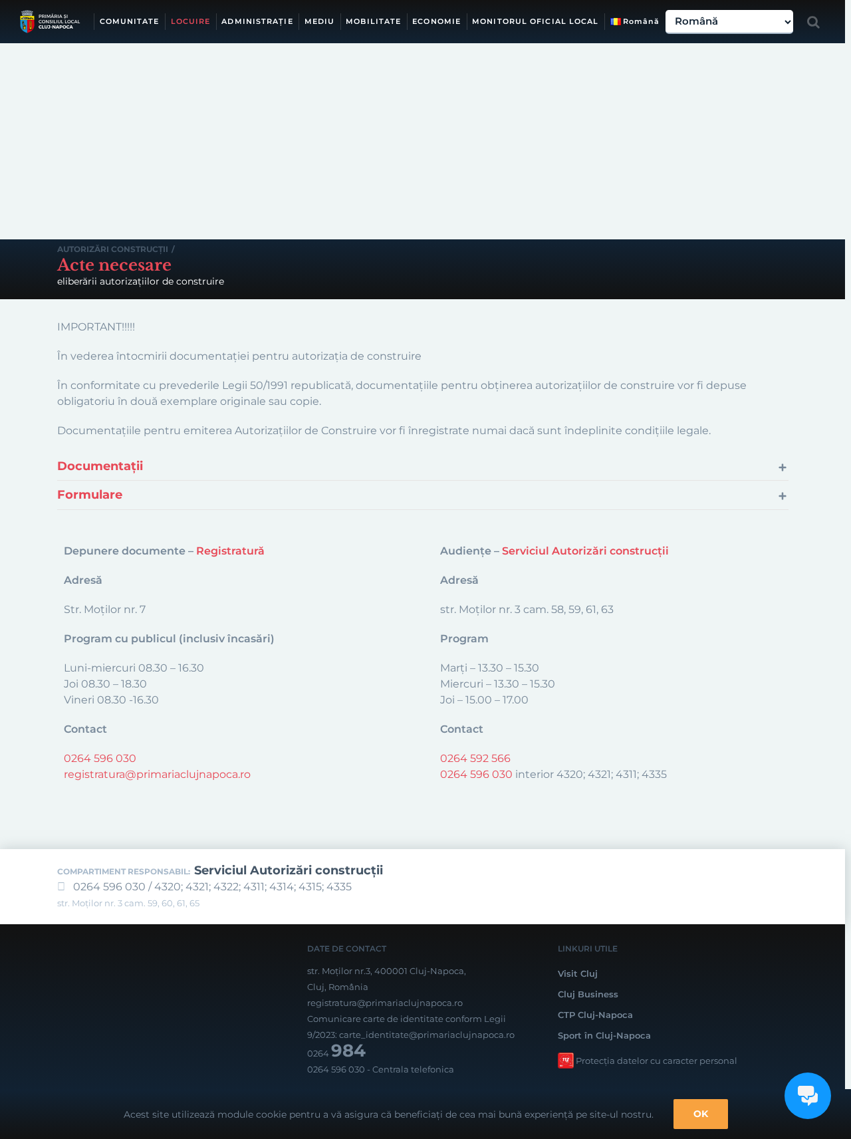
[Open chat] (808, 1096)
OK (700, 1114)
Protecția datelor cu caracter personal (656, 1060)
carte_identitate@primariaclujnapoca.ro (427, 1034)
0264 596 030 (100, 758)
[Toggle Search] (813, 22)
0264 (336, 1053)
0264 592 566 (475, 758)
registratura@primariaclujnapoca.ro (157, 774)
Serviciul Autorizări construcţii (288, 870)
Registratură (230, 551)
